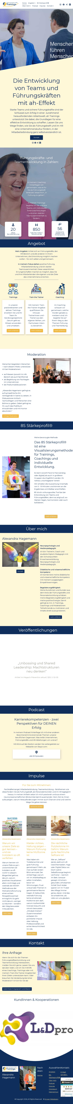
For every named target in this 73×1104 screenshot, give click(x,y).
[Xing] (67, 4)
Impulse (42, 6)
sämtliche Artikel (36, 806)
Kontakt (36, 137)
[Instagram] (60, 4)
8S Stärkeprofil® (43, 3)
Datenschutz (53, 1092)
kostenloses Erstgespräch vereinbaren (17, 989)
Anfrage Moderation (10, 416)
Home (24, 3)
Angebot (52, 1072)
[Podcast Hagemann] (36, 752)
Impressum (53, 1089)
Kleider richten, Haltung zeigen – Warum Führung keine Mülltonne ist (36, 849)
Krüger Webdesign (51, 1099)
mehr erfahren (13, 330)
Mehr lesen (7, 913)
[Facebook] (63, 4)
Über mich (52, 1080)
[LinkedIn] (70, 4)
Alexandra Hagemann (11, 839)
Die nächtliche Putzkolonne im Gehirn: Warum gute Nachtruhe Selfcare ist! (60, 849)
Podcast (35, 6)
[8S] (36, 1028)
